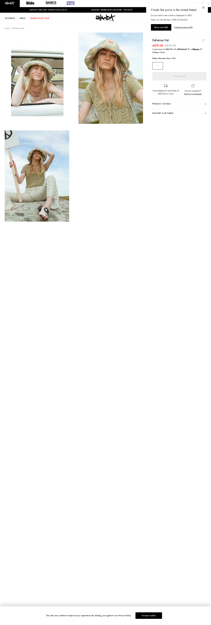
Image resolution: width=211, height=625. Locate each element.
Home (7, 28)
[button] (10, 3)
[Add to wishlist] (203, 40)
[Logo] (105, 20)
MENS (22, 18)
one (158, 65)
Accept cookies (149, 615)
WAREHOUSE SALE (39, 18)
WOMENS (10, 18)
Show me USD (161, 27)
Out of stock (179, 76)
